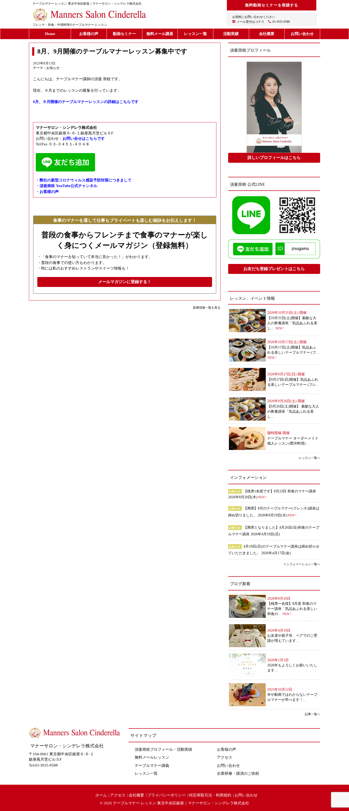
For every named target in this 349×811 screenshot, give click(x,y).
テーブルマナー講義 (152, 765)
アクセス (224, 757)
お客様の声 (88, 34)
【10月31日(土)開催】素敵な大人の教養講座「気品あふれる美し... (292, 323)
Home (50, 34)
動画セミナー (124, 34)
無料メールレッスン (152, 757)
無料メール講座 (159, 34)
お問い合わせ (302, 34)
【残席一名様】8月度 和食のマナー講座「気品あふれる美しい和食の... (292, 609)
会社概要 (266, 34)
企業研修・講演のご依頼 (238, 773)
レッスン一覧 (195, 34)
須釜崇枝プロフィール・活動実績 (163, 749)
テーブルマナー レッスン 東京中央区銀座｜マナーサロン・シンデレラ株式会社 (181, 803)
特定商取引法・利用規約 (210, 795)
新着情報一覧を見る (206, 307)
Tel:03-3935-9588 (43, 765)
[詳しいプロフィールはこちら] (274, 107)
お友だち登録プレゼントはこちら (274, 269)
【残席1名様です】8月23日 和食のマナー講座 (279, 491)
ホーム (101, 795)
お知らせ (53, 68)
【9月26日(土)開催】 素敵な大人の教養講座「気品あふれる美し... (293, 411)
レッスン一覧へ (309, 458)
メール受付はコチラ (250, 22)
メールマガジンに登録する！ (124, 282)
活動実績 (231, 34)
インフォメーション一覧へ (301, 564)
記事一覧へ (312, 714)
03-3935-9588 (281, 22)
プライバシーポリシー (166, 795)
